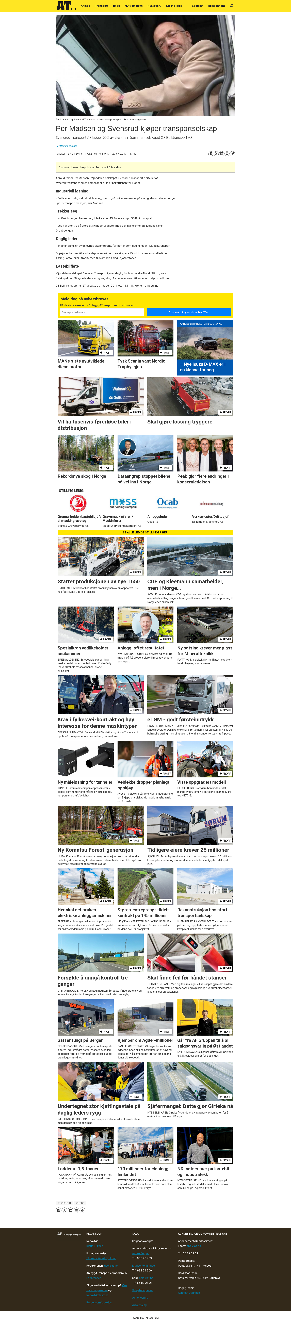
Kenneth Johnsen (189, 1292)
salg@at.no (146, 1278)
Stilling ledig (174, 5)
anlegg (79, 1203)
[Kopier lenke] (232, 153)
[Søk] (231, 5)
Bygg (116, 5)
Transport (101, 5)
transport (64, 1203)
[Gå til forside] (66, 5)
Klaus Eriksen (94, 1246)
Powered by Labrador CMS (145, 1318)
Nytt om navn (134, 5)
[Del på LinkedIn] (221, 153)
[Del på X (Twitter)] (216, 153)
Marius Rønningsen (144, 1265)
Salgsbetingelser (142, 1290)
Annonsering (140, 1297)
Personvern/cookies (99, 1302)
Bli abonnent (216, 5)
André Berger (140, 1253)
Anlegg (85, 5)
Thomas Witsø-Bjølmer (101, 1258)
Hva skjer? (154, 5)
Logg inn (197, 5)
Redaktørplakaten (97, 1295)
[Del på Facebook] (210, 153)
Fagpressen (93, 1278)
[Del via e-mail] (227, 153)
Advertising (139, 1305)
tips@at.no (111, 1265)
